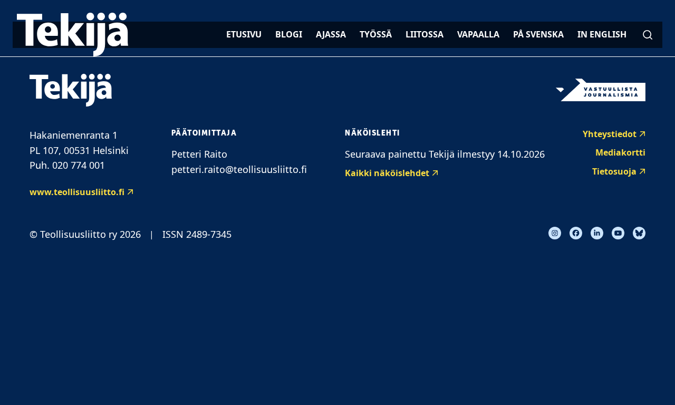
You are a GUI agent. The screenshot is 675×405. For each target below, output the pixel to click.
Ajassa (331, 34)
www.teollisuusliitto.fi (77, 192)
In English (601, 34)
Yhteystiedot (610, 134)
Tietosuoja (614, 171)
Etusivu (244, 34)
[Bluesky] (639, 233)
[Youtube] (618, 233)
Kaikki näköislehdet (387, 173)
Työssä (376, 34)
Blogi (288, 34)
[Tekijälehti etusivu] (72, 34)
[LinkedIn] (597, 233)
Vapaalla (478, 34)
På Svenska (538, 34)
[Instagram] (554, 233)
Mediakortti (620, 152)
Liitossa (424, 34)
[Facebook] (576, 233)
